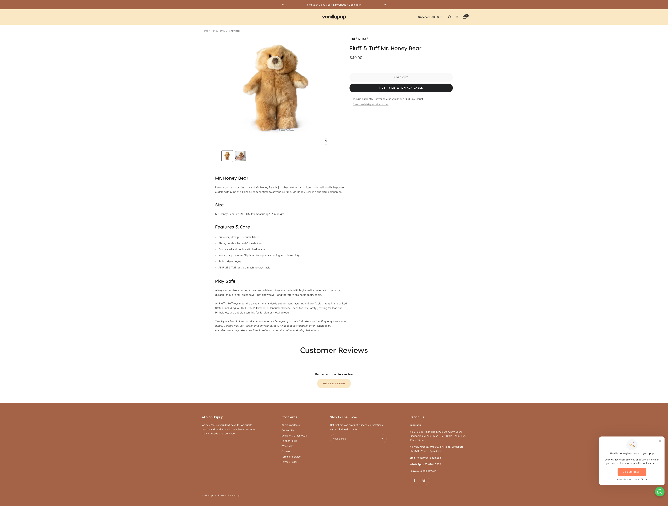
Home (205, 30)
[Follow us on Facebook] (414, 480)
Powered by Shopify (229, 495)
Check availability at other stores (370, 104)
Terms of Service (291, 456)
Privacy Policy (289, 461)
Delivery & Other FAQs (294, 435)
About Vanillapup (291, 424)
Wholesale (287, 445)
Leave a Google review (423, 470)
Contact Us (287, 430)
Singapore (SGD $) (429, 16)
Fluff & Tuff (358, 39)
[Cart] (464, 17)
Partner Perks (289, 440)
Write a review (334, 383)
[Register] (381, 439)
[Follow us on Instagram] (424, 480)
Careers (285, 451)
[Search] (449, 17)
